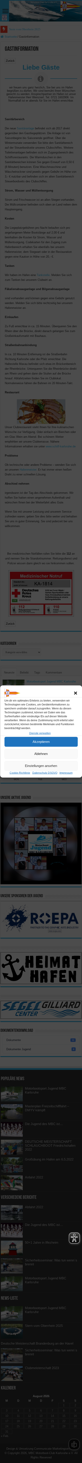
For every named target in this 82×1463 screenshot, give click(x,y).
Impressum (66, 772)
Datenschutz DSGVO (44, 772)
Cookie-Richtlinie (20, 772)
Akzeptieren (41, 742)
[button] (75, 693)
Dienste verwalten (40, 733)
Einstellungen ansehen (41, 766)
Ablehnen (41, 754)
